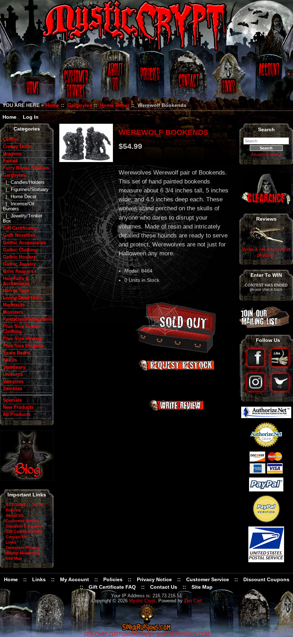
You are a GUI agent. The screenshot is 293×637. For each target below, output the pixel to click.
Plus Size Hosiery (22, 338)
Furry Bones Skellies (26, 168)
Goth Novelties (19, 235)
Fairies (10, 160)
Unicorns (13, 374)
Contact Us (188, 79)
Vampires (13, 381)
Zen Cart (193, 600)
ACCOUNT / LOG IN (24, 505)
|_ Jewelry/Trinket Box (22, 219)
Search (266, 129)
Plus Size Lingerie (23, 345)
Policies (149, 79)
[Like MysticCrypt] (280, 367)
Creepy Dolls (17, 146)
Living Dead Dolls (22, 297)
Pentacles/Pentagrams (27, 319)
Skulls (10, 360)
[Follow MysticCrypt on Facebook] (256, 367)
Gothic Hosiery (19, 257)
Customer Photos (22, 547)
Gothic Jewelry (19, 264)
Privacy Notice (154, 579)
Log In (31, 117)
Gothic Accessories (24, 242)
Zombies (12, 388)
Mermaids (14, 305)
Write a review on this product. (266, 252)
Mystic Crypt (142, 600)
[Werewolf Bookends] (86, 143)
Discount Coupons (23, 526)
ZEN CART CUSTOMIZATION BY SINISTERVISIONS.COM (146, 634)
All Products (16, 414)
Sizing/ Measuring (22, 553)
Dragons (12, 153)
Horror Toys (16, 290)
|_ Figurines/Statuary (26, 189)
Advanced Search (266, 154)
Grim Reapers (18, 271)
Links (229, 79)
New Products (18, 407)
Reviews (266, 219)
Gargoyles (79, 105)
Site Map (14, 558)
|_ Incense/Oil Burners (18, 206)
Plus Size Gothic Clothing (21, 329)
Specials (12, 400)
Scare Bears (16, 353)
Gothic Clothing (20, 250)
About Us (114, 79)
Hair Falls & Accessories (16, 281)
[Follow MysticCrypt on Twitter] (280, 392)
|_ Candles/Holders (24, 182)
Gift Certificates (20, 228)
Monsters (13, 312)
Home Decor (115, 105)
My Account (74, 579)
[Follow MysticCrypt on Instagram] (256, 392)
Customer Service (77, 79)
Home (31, 79)
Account (268, 79)
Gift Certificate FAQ (24, 531)
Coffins (11, 139)
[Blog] (27, 479)
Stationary (14, 367)
